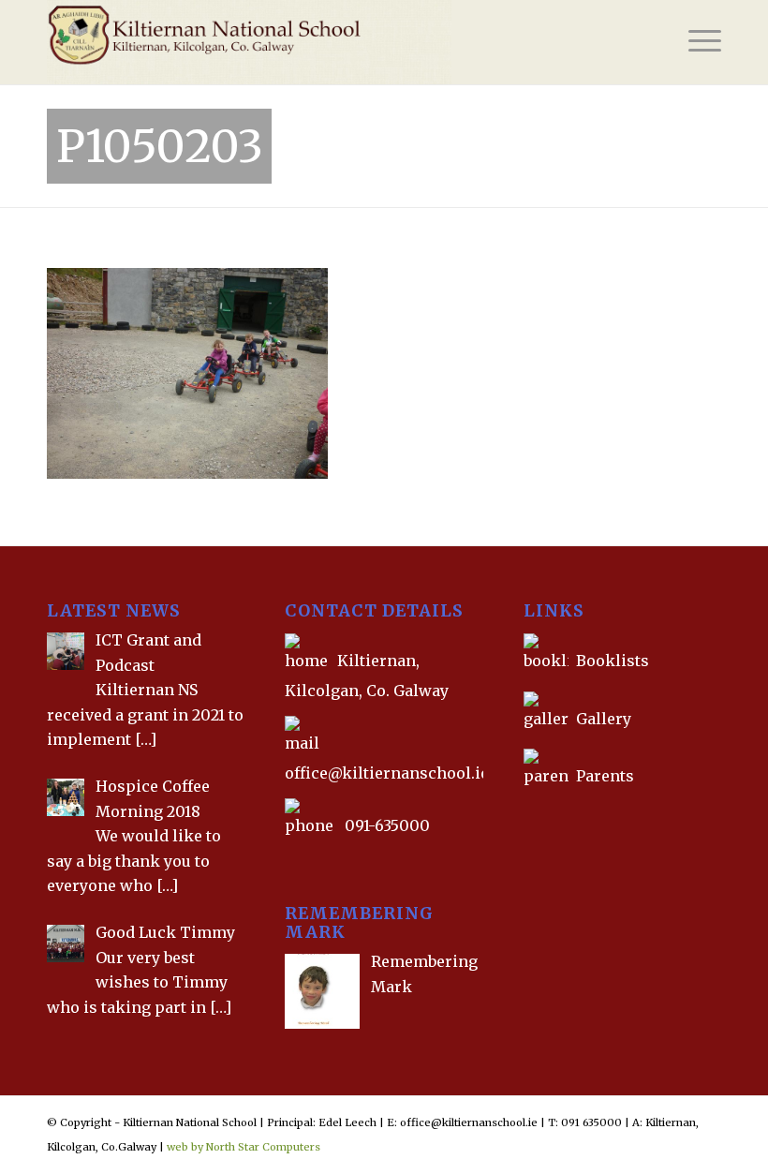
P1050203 (159, 146)
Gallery (601, 718)
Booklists (612, 660)
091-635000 (387, 825)
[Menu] (695, 42)
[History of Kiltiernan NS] (525, 819)
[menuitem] (695, 42)
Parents (605, 775)
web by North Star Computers (243, 1146)
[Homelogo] (249, 42)
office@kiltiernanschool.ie (387, 773)
